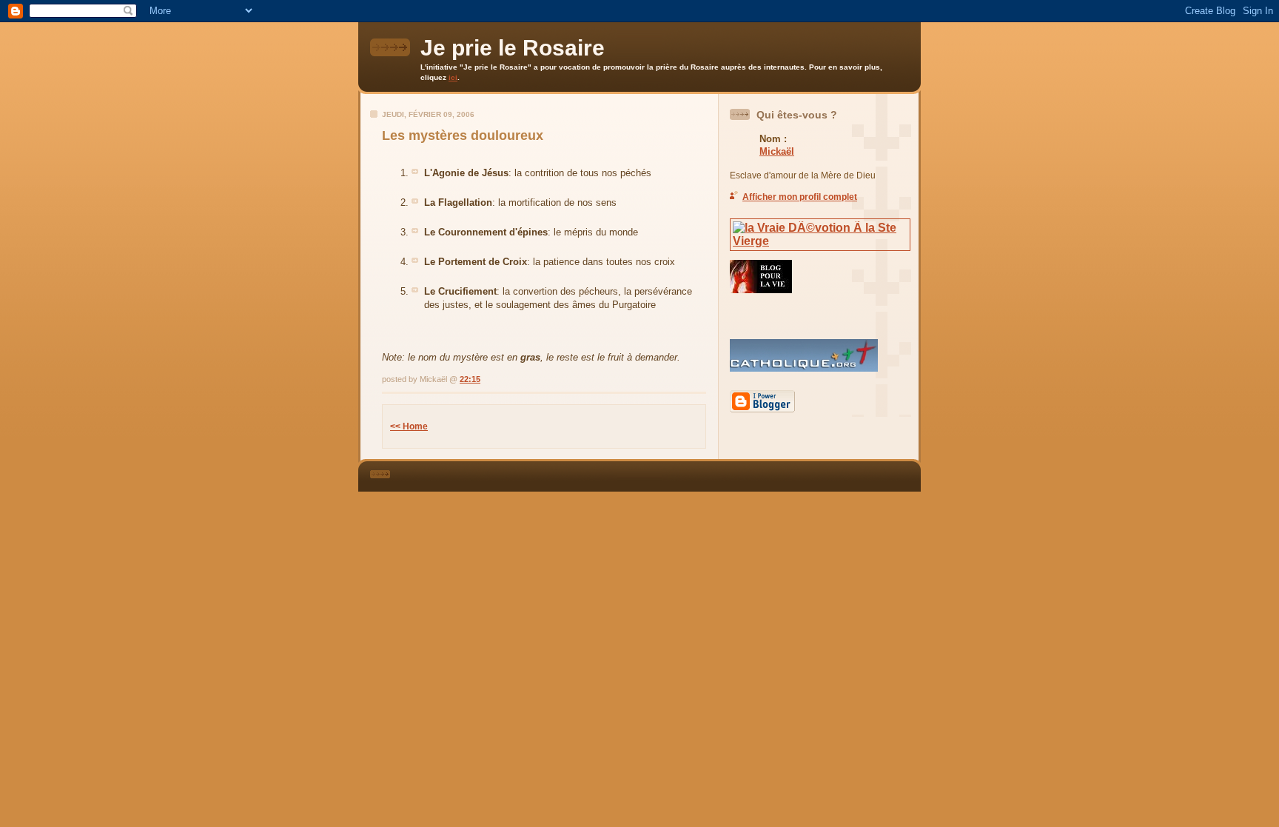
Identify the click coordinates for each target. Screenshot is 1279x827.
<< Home (409, 426)
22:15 (470, 379)
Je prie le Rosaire (512, 48)
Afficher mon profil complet (799, 197)
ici (453, 77)
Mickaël (776, 151)
